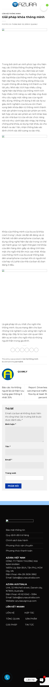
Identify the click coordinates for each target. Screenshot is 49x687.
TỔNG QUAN (13, 619)
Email (8, 460)
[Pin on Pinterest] (31, 350)
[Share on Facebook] (17, 350)
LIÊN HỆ (10, 613)
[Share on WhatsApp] (13, 350)
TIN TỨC (29, 625)
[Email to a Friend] (27, 350)
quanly (34, 24)
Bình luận (10, 424)
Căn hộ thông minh (11, 14)
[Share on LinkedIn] (36, 350)
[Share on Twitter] (22, 350)
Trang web (10, 473)
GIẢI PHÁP (12, 625)
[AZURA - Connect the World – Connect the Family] (24, 5)
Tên (7, 446)
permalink (19, 362)
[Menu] (3, 4)
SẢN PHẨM (31, 619)
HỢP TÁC (29, 613)
